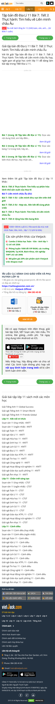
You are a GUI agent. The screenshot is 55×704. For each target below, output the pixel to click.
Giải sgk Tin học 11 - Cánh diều (16, 566)
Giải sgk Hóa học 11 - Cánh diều (17, 546)
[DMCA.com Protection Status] (37, 700)
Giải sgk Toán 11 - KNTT (13, 430)
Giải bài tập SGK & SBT (15, 593)
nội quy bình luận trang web (22, 367)
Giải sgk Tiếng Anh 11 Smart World (18, 410)
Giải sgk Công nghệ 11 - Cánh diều (18, 570)
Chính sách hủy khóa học (12, 642)
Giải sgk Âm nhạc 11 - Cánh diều (17, 582)
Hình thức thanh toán (11, 634)
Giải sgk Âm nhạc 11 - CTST (15, 522)
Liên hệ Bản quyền (10, 646)
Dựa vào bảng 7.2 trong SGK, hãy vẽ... (26, 147)
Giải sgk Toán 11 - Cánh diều (15, 538)
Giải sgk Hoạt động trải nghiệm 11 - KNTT (21, 466)
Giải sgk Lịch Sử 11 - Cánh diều (16, 554)
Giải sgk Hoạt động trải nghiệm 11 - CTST (21, 518)
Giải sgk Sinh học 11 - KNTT (15, 442)
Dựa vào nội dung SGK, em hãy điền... (26, 137)
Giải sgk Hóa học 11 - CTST (14, 498)
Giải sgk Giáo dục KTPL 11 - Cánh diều (20, 562)
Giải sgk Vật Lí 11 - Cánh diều (15, 542)
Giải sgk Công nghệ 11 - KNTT (16, 462)
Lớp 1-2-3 (6, 616)
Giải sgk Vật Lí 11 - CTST (13, 494)
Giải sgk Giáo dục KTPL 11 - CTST (17, 514)
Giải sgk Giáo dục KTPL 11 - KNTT (17, 454)
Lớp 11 (30, 9)
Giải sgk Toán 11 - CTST (13, 490)
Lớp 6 (26, 616)
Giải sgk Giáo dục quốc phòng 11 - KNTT (21, 470)
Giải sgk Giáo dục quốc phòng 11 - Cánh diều (23, 578)
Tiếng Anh (37, 621)
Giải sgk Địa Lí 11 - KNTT (13, 450)
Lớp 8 (38, 616)
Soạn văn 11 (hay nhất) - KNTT (16, 422)
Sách (33, 593)
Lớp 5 (20, 616)
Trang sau (43, 38)
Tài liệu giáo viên (14, 598)
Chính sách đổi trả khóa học (14, 638)
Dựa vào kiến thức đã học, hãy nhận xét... (26, 158)
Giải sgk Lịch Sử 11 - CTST (14, 506)
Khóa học (35, 598)
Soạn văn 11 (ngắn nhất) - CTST (17, 486)
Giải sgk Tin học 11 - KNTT (14, 458)
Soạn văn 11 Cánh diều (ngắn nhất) (18, 534)
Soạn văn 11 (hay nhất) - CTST (16, 482)
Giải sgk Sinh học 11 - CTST (14, 502)
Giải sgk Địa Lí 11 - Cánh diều (15, 558)
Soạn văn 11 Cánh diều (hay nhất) (18, 530)
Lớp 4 (13, 616)
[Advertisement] (27, 102)
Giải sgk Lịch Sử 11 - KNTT (14, 446)
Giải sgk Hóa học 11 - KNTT (15, 438)
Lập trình (27, 621)
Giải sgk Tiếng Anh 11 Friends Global (19, 414)
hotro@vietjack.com (18, 668)
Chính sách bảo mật (10, 630)
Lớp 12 (41, 9)
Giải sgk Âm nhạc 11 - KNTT (15, 474)
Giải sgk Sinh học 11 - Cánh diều (17, 550)
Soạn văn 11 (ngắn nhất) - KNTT (17, 426)
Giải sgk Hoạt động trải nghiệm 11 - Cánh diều (24, 574)
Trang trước (11, 38)
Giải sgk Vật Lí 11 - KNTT (13, 434)
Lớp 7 (32, 616)
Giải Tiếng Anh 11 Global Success (18, 406)
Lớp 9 (7, 9)
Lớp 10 (18, 9)
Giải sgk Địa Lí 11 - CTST (13, 510)
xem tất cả (27, 319)
